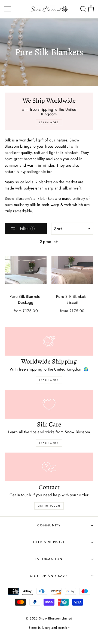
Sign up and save (49, 576)
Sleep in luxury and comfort (49, 627)
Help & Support (49, 542)
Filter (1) (27, 228)
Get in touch (49, 505)
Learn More (49, 380)
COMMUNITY (49, 525)
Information (49, 559)
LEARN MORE (49, 443)
